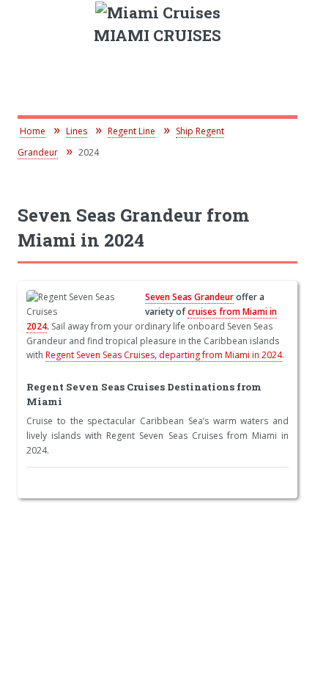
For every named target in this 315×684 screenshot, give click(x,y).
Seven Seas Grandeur (189, 297)
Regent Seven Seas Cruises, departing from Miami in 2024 (163, 355)
